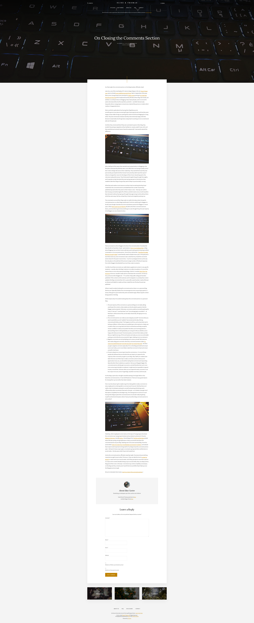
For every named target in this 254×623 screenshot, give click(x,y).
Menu (163, 3)
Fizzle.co (121, 438)
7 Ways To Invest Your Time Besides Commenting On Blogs (126, 444)
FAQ (127, 594)
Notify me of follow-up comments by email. (114, 564)
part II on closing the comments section (132, 472)
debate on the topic (110, 438)
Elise (129, 616)
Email (106, 547)
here (135, 497)
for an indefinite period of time (123, 93)
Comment (107, 518)
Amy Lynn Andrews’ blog (137, 248)
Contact (154, 594)
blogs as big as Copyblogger (119, 206)
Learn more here (149, 12)
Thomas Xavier (135, 616)
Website (107, 555)
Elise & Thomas (127, 3)
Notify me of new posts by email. (112, 570)
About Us (99, 594)
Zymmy (129, 618)
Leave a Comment (127, 44)
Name (106, 539)
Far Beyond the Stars (139, 438)
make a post (131, 95)
